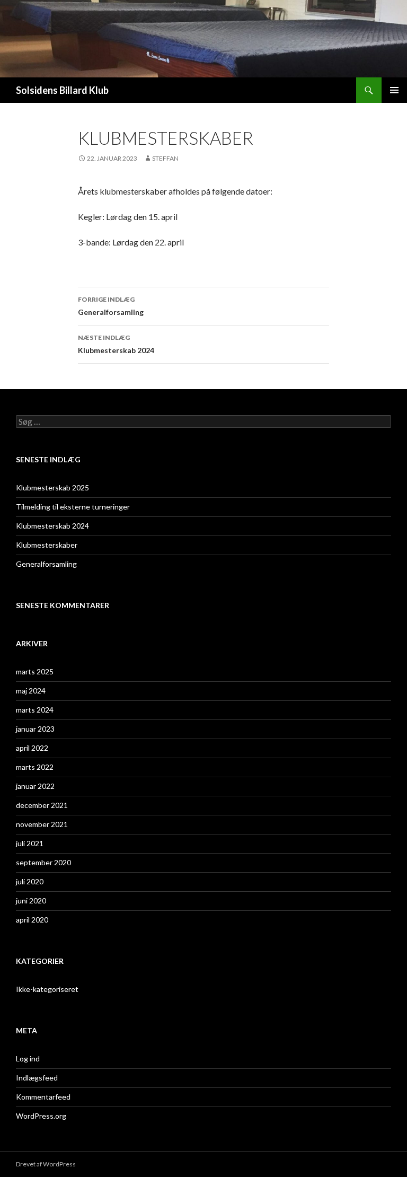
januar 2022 (35, 785)
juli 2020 (29, 881)
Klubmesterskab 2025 (52, 487)
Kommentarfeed (43, 1096)
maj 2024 (31, 690)
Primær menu (394, 90)
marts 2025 (35, 671)
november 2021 (42, 824)
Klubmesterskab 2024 (116, 344)
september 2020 (43, 862)
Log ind (28, 1058)
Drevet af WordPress (46, 1164)
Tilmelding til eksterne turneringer (73, 506)
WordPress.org (41, 1115)
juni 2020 (31, 900)
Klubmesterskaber (46, 544)
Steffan (165, 158)
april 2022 (32, 747)
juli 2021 (29, 843)
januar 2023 (35, 728)
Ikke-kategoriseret (47, 989)
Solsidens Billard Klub (62, 90)
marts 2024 (35, 709)
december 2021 (42, 805)
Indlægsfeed (37, 1077)
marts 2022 (35, 766)
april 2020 (32, 919)
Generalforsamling (111, 306)
